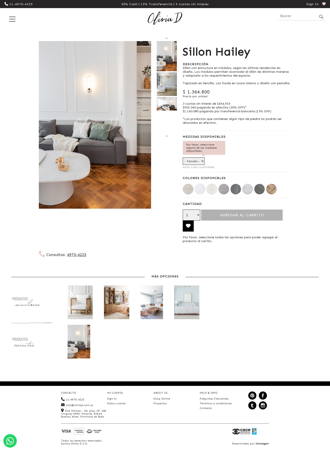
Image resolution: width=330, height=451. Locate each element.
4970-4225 (76, 254)
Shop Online (162, 398)
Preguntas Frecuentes (214, 398)
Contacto (206, 408)
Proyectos (160, 403)
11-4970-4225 (21, 4)
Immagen (262, 443)
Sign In (312, 4)
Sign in (112, 398)
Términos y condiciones (216, 403)
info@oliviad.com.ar (79, 405)
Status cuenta (116, 403)
